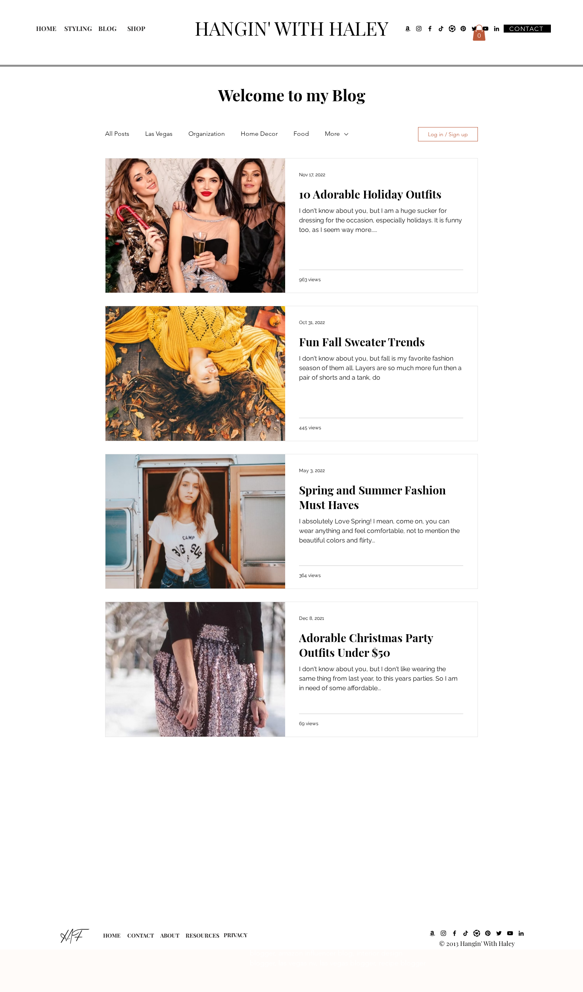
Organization (206, 133)
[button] (479, 33)
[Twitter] (498, 933)
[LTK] (452, 28)
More (332, 133)
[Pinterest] (463, 28)
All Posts (117, 133)
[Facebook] (429, 28)
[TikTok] (441, 28)
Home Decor (259, 133)
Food (301, 133)
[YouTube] (510, 933)
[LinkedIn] (496, 28)
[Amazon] (407, 28)
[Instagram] (418, 28)
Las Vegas (159, 133)
